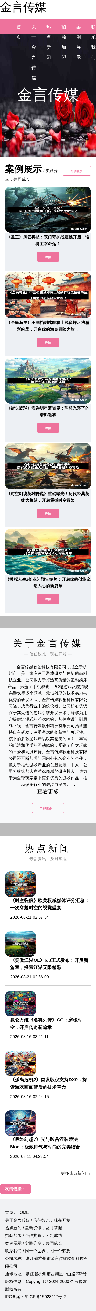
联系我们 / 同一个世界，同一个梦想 (37, 1251)
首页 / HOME (17, 1212)
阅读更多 (77, 171)
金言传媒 (23, 7)
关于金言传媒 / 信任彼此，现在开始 (37, 1220)
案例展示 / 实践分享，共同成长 (33, 1243)
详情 (48, 257)
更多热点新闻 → (76, 1173)
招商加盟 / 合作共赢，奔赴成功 (33, 1235)
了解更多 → (48, 808)
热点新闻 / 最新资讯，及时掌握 (33, 1228)
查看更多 (48, 791)
